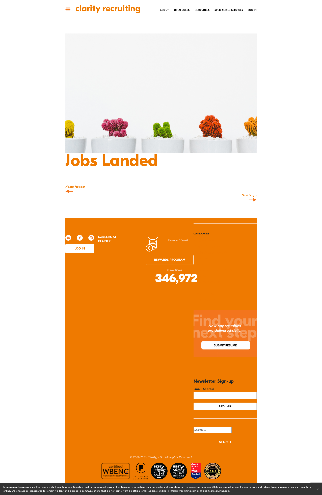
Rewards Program (169, 260)
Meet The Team (157, 16)
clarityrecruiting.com (184, 490)
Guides (203, 21)
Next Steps (249, 195)
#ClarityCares (157, 26)
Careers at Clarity (153, 21)
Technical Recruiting (226, 16)
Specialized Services (228, 10)
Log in (80, 248)
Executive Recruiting (226, 21)
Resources (202, 10)
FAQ (205, 26)
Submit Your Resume (193, 36)
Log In (252, 10)
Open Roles (182, 10)
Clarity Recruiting (107, 8)
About (164, 10)
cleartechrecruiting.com (216, 490)
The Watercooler (195, 16)
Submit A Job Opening (193, 42)
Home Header (75, 187)
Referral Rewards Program (188, 31)
